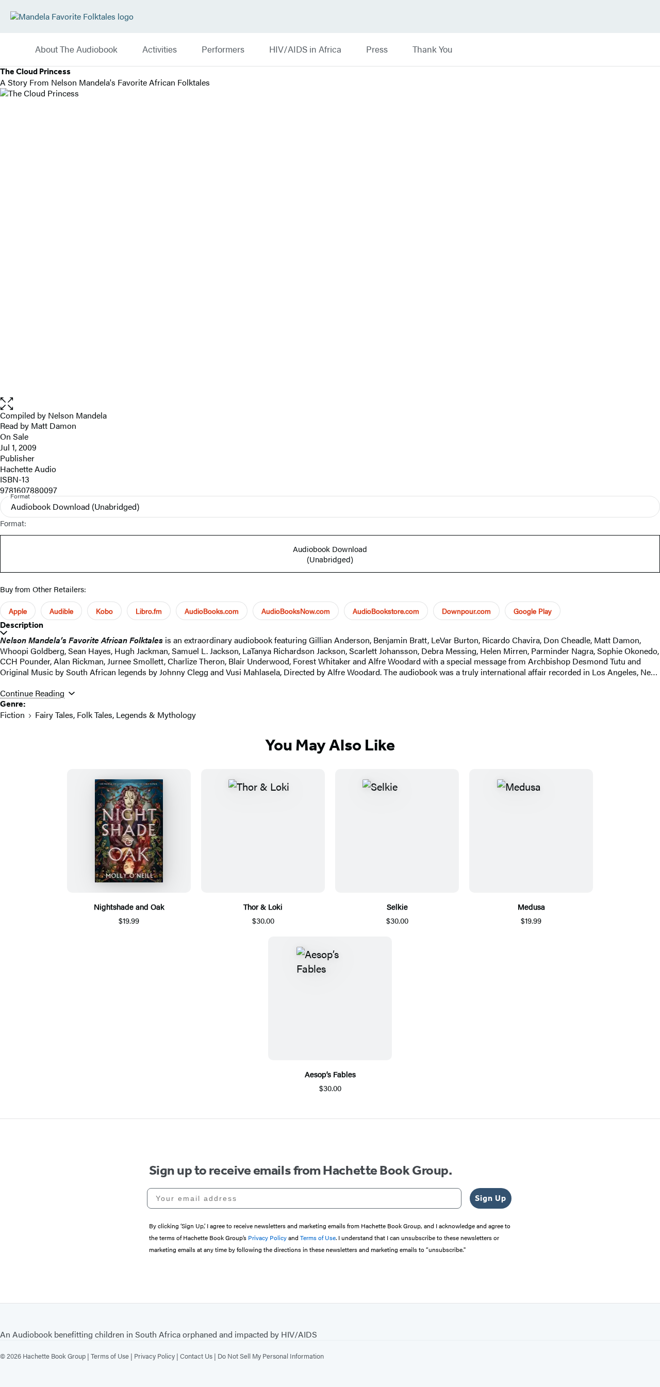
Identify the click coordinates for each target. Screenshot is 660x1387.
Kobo (104, 611)
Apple (18, 611)
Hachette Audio (28, 469)
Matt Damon (53, 425)
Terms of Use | (112, 1356)
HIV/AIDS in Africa (305, 49)
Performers (223, 49)
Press (377, 49)
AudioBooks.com (212, 611)
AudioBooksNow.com (295, 611)
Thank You (432, 49)
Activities (159, 49)
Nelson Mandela (77, 415)
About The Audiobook (76, 49)
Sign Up (490, 1198)
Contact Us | (199, 1356)
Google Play (533, 611)
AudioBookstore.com (386, 611)
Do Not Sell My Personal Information (271, 1356)
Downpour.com (466, 611)
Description (21, 625)
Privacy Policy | (157, 1356)
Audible (61, 611)
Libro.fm (149, 611)
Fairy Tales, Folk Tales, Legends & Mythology (115, 715)
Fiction (12, 715)
